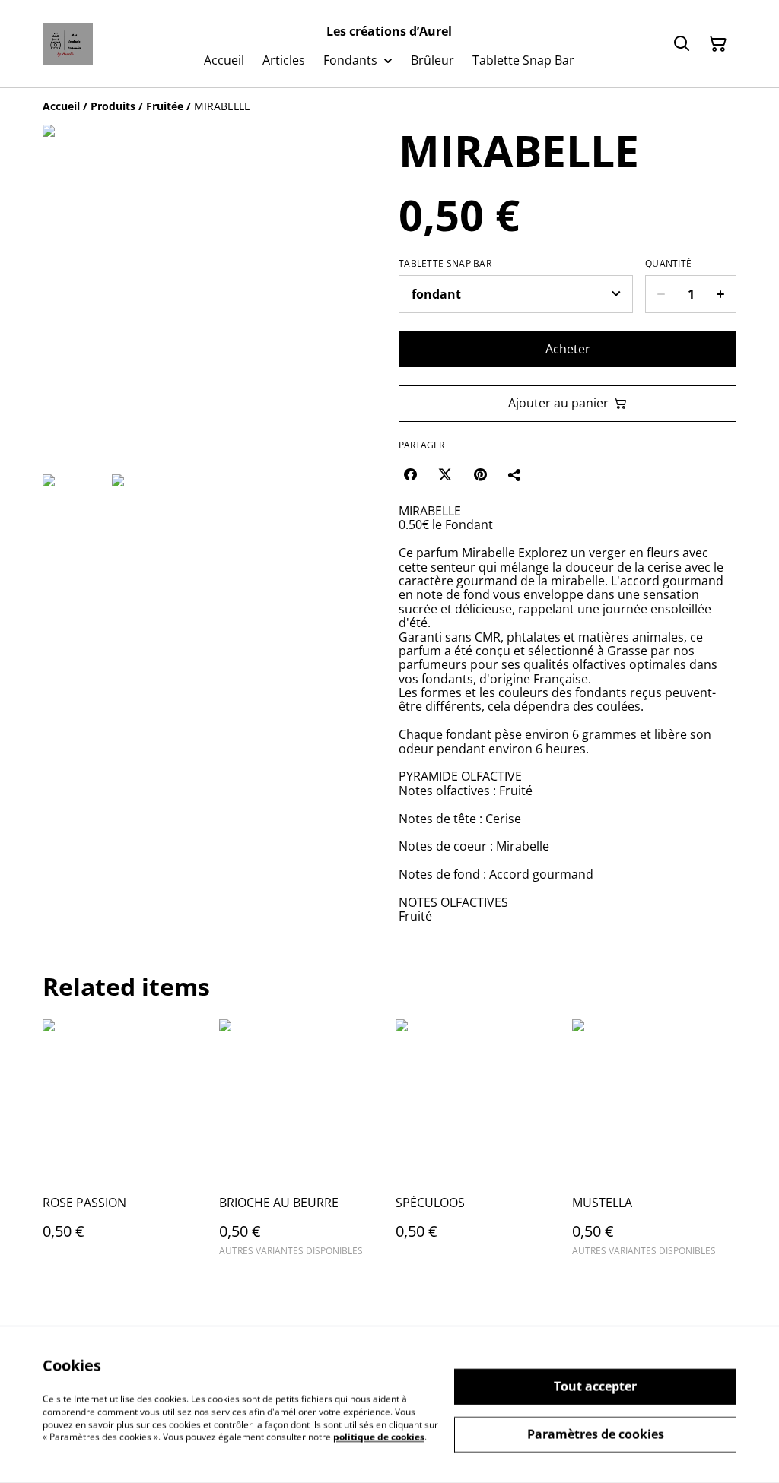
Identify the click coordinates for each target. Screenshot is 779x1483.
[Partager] (515, 474)
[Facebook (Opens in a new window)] (410, 474)
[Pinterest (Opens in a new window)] (480, 474)
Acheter (567, 349)
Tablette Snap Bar (445, 263)
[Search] (681, 44)
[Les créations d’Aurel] (68, 44)
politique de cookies (378, 1437)
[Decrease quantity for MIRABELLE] (660, 294)
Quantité (668, 263)
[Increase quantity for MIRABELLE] (720, 294)
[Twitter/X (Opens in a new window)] (445, 474)
